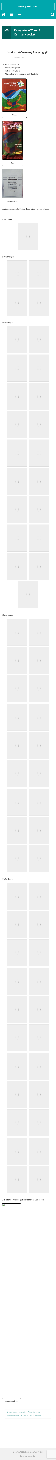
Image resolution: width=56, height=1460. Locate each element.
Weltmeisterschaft (13, 1416)
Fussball (33, 1412)
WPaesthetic (32, 1456)
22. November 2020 (18, 57)
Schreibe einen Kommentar (32, 1416)
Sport (38, 1412)
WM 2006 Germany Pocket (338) (28, 52)
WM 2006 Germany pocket (17, 1412)
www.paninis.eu (28, 6)
